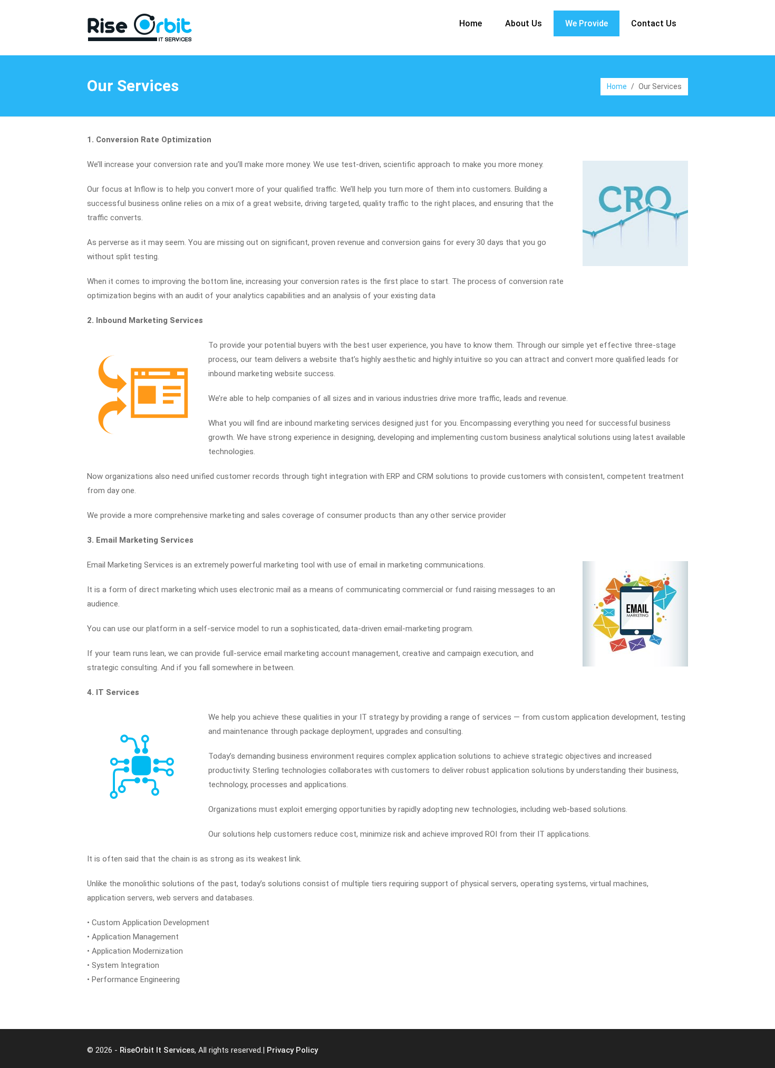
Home (470, 23)
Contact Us (653, 23)
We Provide (586, 23)
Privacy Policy (292, 1050)
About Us (523, 23)
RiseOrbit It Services (157, 1050)
